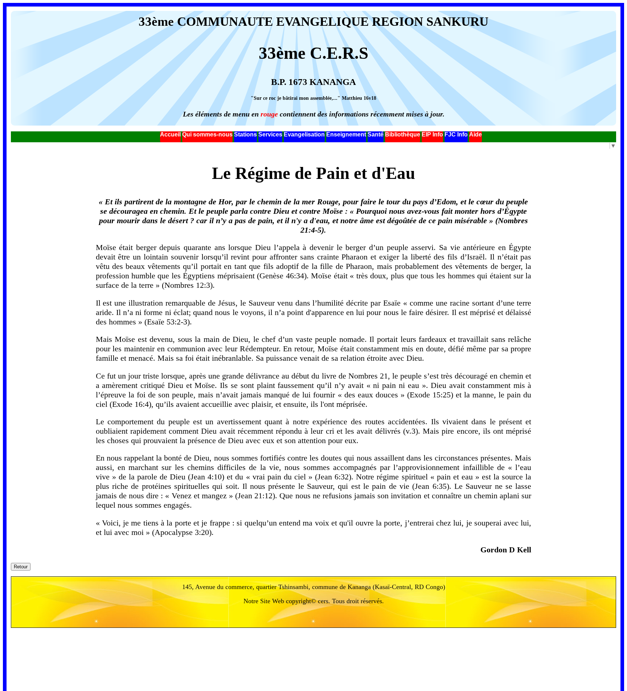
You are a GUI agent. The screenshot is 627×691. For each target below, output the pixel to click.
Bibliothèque (402, 134)
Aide (475, 134)
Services (270, 134)
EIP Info (432, 134)
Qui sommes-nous (207, 134)
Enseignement (346, 134)
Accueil (170, 134)
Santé (376, 134)
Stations (245, 134)
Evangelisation (304, 134)
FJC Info (456, 134)
